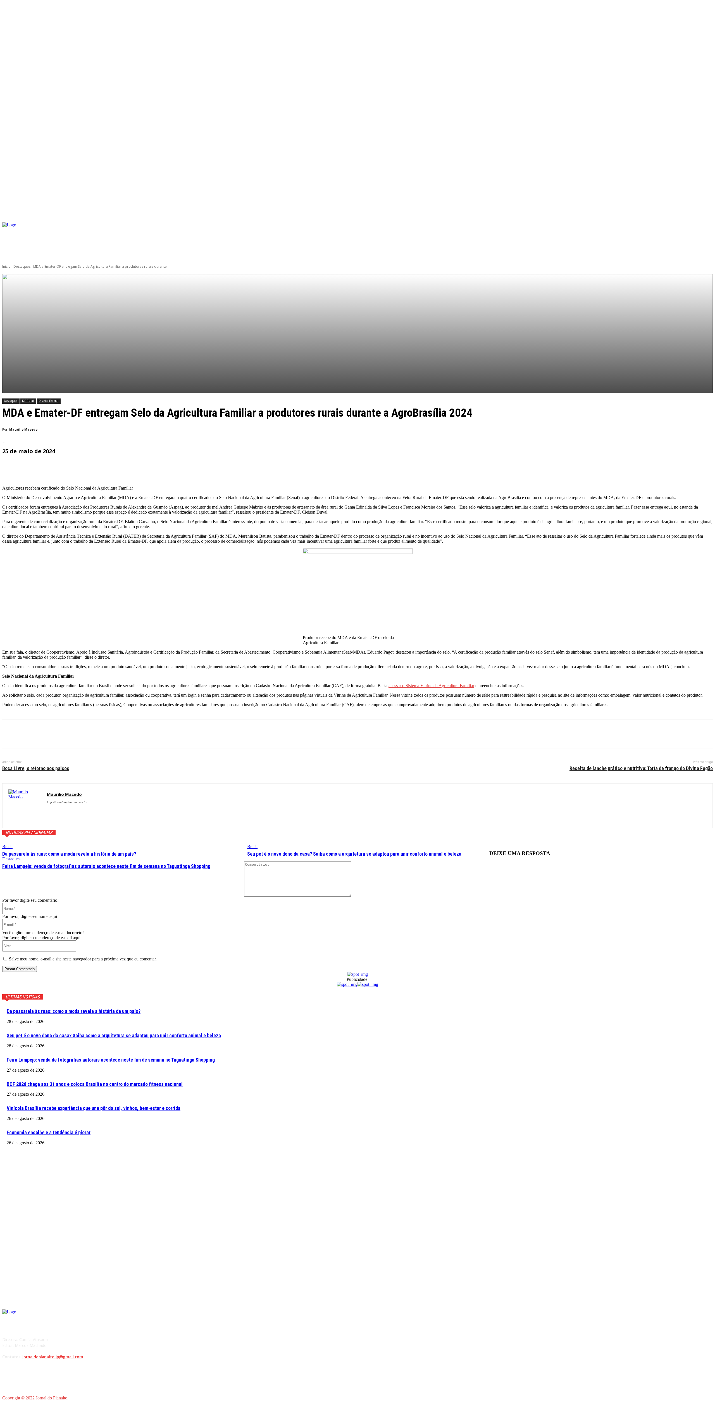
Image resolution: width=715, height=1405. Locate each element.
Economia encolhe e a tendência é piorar (48, 1132)
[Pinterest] (51, 734)
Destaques (21, 266)
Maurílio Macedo (23, 429)
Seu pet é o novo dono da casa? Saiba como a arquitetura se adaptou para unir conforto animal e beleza (354, 854)
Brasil (7, 846)
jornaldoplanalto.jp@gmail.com (52, 1356)
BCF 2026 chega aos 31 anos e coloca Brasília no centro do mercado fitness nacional (95, 1084)
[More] (136, 467)
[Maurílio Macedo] (24, 805)
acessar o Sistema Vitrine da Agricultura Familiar (431, 685)
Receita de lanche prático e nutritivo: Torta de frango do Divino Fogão (641, 768)
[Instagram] (600, 232)
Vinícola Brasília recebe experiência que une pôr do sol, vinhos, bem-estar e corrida (93, 1108)
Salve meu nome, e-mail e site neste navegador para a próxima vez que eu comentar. (83, 959)
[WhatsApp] (72, 734)
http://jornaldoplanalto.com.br (67, 802)
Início (6, 266)
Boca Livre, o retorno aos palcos (35, 768)
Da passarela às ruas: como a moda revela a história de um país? (69, 854)
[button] (708, 216)
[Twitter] (31, 734)
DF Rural (28, 401)
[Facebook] (591, 232)
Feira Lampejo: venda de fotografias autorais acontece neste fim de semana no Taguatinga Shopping (106, 866)
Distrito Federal (48, 401)
